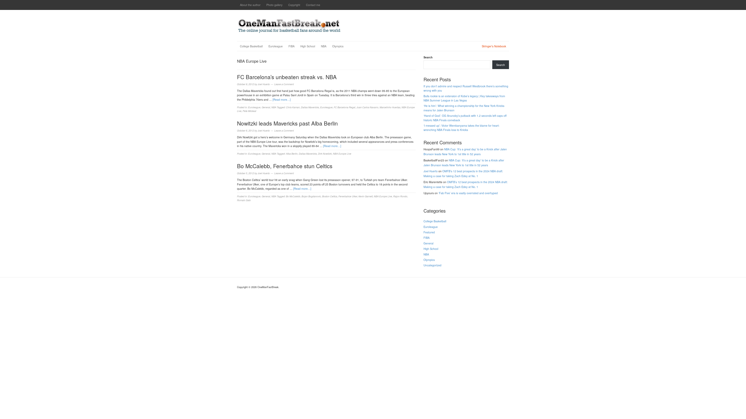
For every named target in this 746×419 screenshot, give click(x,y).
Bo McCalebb (293, 196)
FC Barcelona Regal (344, 107)
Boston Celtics (329, 196)
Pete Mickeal (249, 111)
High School (307, 46)
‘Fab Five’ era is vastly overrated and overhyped (468, 193)
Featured (429, 232)
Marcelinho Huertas (390, 107)
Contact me (313, 5)
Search (428, 57)
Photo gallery (274, 5)
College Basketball (251, 46)
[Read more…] (282, 99)
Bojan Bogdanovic (311, 196)
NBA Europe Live (342, 153)
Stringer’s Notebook (494, 46)
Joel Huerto (431, 171)
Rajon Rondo (400, 196)
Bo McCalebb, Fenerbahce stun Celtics (284, 166)
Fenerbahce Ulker (347, 196)
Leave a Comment (284, 84)
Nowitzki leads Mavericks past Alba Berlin (287, 123)
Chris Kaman (293, 107)
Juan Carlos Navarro (367, 107)
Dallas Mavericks (310, 107)
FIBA (291, 46)
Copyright (294, 5)
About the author (250, 5)
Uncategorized (432, 265)
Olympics (337, 46)
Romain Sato (244, 200)
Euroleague (275, 46)
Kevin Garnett (365, 196)
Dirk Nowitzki (325, 153)
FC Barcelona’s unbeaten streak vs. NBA (287, 77)
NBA (323, 46)
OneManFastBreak (289, 24)
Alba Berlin (292, 153)
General (266, 107)
